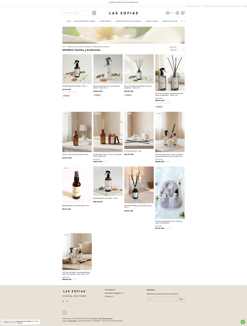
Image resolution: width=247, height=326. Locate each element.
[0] (183, 13)
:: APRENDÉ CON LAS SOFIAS (170, 21)
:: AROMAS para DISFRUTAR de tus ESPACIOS (79, 47)
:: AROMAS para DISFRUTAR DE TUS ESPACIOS (128, 21)
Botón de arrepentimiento (106, 318)
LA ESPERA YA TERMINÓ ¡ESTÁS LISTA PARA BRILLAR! (123, 2)
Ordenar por (173, 47)
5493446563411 (110, 290)
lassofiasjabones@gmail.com (114, 293)
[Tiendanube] (69, 321)
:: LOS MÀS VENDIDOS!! (105, 21)
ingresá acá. (94, 318)
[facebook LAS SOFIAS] (67, 302)
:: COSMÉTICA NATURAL (151, 21)
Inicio (68, 21)
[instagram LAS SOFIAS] (63, 302)
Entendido (20, 322)
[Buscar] (94, 13)
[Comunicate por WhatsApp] (243, 322)
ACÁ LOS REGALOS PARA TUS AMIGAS (84, 21)
